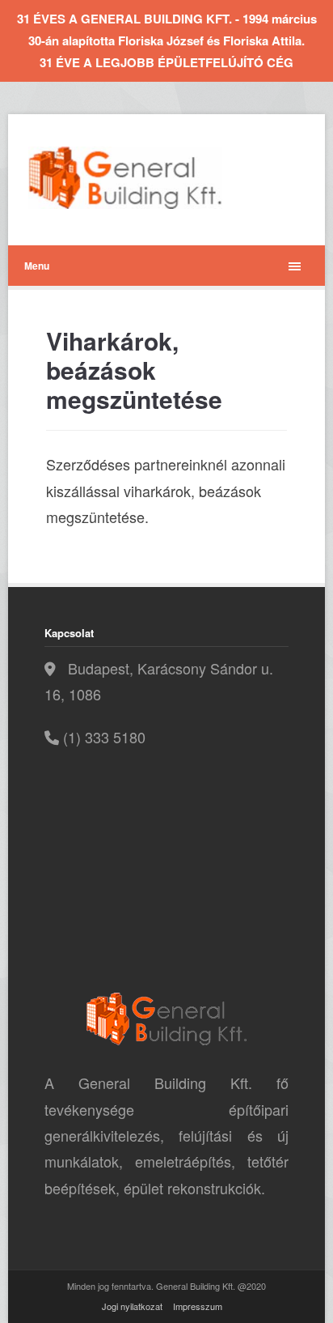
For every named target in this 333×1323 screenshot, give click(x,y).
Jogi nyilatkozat (132, 1306)
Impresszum (197, 1306)
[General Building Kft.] (149, 178)
